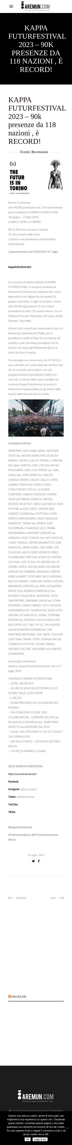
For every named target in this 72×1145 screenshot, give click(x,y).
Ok (27, 1139)
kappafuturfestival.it (19, 267)
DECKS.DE (19, 996)
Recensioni (39, 152)
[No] (67, 1128)
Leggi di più (40, 1139)
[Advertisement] (36, 949)
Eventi (25, 152)
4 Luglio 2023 (36, 855)
